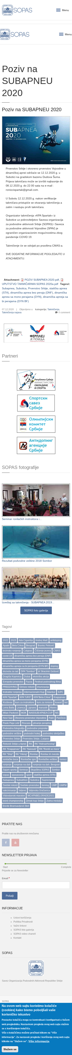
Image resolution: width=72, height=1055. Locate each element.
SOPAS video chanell (24, 933)
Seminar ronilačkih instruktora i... (22, 519)
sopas (6, 775)
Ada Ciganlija (26, 640)
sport (28, 775)
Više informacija (38, 1041)
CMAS (56, 650)
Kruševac (8, 702)
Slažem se (10, 1049)
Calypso (27, 650)
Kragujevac (59, 697)
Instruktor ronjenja (12, 692)
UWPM (63, 785)
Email (6, 878)
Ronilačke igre (28, 759)
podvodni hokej (32, 733)
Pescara (26, 723)
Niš (57, 712)
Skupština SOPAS (40, 769)
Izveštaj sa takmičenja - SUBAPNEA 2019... (28, 602)
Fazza (29, 681)
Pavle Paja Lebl (11, 723)
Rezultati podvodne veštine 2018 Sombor (27, 560)
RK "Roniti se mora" (49, 749)
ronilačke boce (10, 759)
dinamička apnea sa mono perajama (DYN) (25, 661)
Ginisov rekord (27, 687)
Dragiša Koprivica (12, 676)
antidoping (55, 640)
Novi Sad (7, 718)
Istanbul (51, 692)
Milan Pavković (11, 712)
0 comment (64, 312)
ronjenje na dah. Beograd (46, 764)
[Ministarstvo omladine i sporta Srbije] (36, 380)
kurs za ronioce (45, 702)
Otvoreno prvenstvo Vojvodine (30, 718)
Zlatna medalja (54, 800)
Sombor (56, 769)
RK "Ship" (8, 754)
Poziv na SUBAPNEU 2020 (31, 109)
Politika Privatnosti (23, 921)
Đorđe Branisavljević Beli (16, 806)
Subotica (21, 288)
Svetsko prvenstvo (29, 785)
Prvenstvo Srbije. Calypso (35, 738)
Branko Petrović (46, 645)
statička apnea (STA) (44, 775)
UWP (54, 785)
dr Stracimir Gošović (48, 671)
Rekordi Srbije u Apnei (14, 744)
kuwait (58, 702)
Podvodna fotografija (14, 728)
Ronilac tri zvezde (50, 754)
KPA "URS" (25, 697)
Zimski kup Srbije (35, 800)
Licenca (21, 707)
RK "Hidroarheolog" (45, 744)
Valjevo (22, 790)
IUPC (60, 692)
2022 (5, 640)
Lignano (31, 707)
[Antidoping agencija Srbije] (36, 445)
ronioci (63, 759)
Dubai (27, 676)
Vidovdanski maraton (14, 795)
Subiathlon (22, 780)
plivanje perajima (42, 723)
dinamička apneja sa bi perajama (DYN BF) (25, 666)
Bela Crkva (18, 645)
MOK (23, 712)
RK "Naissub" (30, 749)
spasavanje (18, 775)
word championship (13, 800)
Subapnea (8, 288)
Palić (51, 718)
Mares (53, 707)
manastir (43, 707)
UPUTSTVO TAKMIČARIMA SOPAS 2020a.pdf (30, 283)
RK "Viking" (21, 754)
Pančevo (61, 718)
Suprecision (48, 780)
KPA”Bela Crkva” (42, 697)
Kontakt (17, 938)
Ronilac (34, 754)
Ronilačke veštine (47, 759)
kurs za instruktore (24, 702)
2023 (13, 640)
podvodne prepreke (37, 728)
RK (30, 744)
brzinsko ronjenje (12, 650)
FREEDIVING (10, 687)
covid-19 (7, 656)
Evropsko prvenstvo (13, 681)
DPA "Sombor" (28, 671)
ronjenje (7, 764)
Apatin (6, 645)
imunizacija (43, 687)
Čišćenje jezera (43, 650)
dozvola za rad (10, 671)
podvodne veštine (12, 733)
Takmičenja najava (12, 312)
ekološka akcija (41, 676)
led (66, 702)
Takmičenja (53, 309)
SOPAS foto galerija (36, 610)
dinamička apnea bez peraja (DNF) (31, 292)
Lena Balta (8, 707)
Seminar (23, 769)
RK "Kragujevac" (11, 749)
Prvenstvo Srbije (38, 288)
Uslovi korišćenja (22, 917)
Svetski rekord (10, 785)
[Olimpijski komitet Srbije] (36, 423)
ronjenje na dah (22, 764)
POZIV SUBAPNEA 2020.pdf (42, 279)
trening (45, 785)
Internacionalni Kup (34, 692)
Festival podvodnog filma (48, 681)
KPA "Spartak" (10, 697)
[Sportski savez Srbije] (36, 402)
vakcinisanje (9, 790)
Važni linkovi (19, 925)
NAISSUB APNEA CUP (41, 712)
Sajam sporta (10, 769)
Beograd (30, 645)
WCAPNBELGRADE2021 (40, 795)
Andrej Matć (41, 640)
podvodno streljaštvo (53, 733)
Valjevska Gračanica (39, 790)
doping (54, 666)
